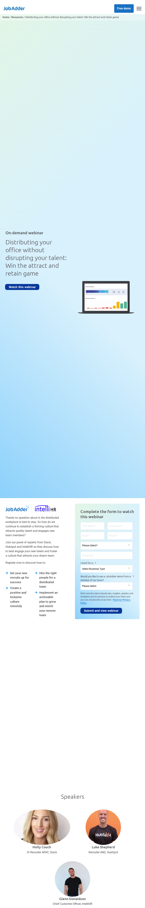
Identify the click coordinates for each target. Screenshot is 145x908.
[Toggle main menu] (139, 8)
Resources (17, 17)
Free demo (124, 8)
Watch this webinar (22, 287)
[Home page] (14, 8)
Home (5, 17)
